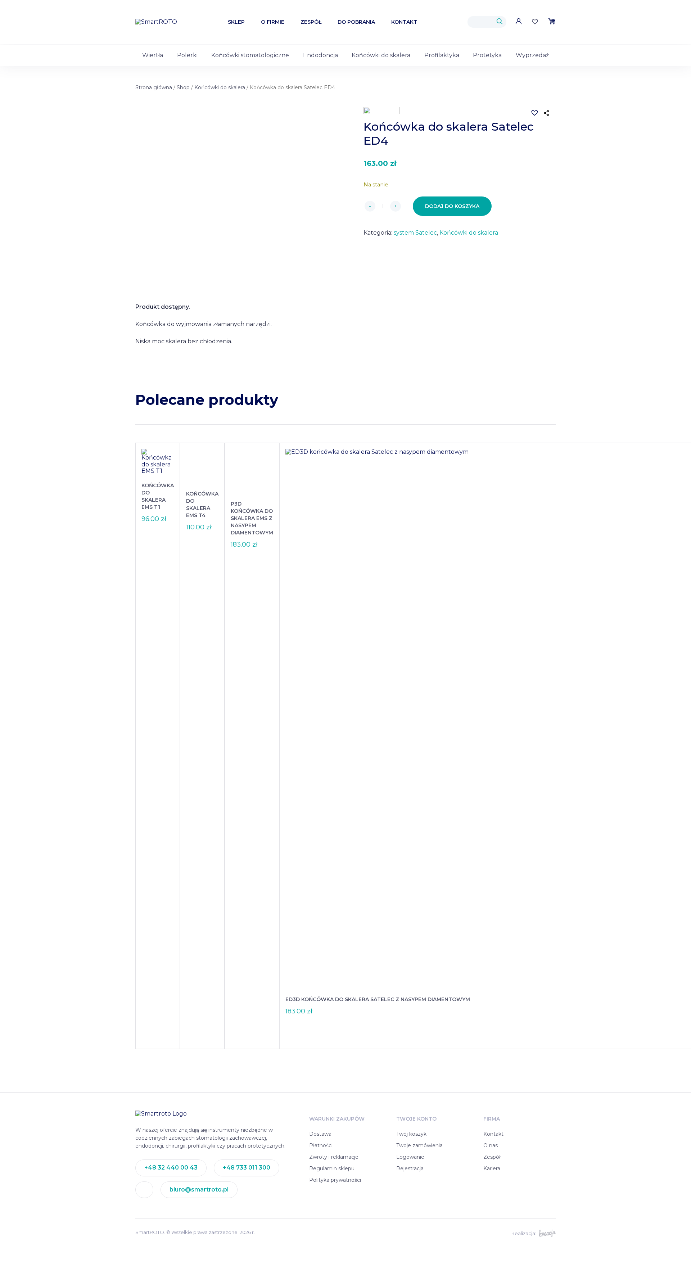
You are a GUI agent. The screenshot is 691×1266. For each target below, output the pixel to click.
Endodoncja (320, 55)
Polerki (187, 55)
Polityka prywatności (335, 1180)
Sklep (236, 22)
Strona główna (153, 87)
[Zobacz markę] (381, 112)
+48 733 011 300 (246, 1167)
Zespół (311, 22)
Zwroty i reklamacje (333, 1157)
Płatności (321, 1145)
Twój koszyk (411, 1134)
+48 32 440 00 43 (171, 1167)
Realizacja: (523, 1233)
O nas (490, 1145)
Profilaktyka (441, 55)
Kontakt (404, 22)
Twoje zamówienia (419, 1145)
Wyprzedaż (532, 55)
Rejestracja (410, 1168)
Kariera (491, 1168)
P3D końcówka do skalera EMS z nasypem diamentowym (252, 518)
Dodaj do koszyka (452, 206)
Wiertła (152, 55)
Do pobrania (356, 22)
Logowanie (410, 1157)
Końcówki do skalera (381, 55)
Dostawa (320, 1134)
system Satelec (415, 232)
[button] (530, 108)
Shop (183, 87)
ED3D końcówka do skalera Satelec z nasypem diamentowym (377, 999)
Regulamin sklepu (331, 1168)
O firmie (272, 22)
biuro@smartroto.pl (199, 1189)
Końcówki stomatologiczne (250, 55)
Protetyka (487, 55)
